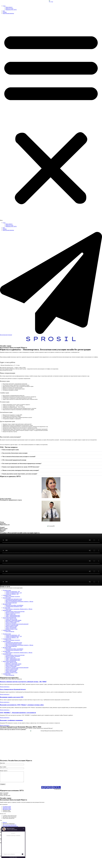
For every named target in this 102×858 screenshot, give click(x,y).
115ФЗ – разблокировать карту (13, 615)
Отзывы (5, 12)
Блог (4, 10)
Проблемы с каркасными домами (13, 620)
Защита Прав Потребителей (9, 617)
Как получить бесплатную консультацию (14, 453)
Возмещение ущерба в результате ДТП (11, 697)
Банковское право (7, 610)
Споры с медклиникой (11, 627)
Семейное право (7, 630)
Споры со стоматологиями (12, 625)
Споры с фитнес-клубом (11, 619)
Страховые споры (7, 595)
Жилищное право (7, 604)
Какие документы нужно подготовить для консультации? (19, 474)
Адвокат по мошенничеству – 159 (14, 592)
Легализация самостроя (11, 602)
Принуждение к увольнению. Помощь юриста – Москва (19, 609)
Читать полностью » (5, 686)
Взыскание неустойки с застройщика (14, 605)
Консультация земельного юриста (13, 600)
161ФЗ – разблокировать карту (13, 616)
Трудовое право (6, 607)
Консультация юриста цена (10, 449)
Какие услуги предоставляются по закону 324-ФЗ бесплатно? (20, 467)
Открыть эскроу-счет (10, 614)
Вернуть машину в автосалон (12, 621)
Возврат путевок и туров (11, 629)
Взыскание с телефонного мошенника (11, 720)
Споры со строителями (11, 622)
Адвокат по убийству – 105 (12, 594)
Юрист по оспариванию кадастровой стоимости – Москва (19, 601)
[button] (51, 118)
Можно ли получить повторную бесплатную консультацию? (20, 470)
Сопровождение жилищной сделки (14, 606)
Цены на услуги (9, 8)
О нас (4, 5)
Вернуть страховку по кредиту (13, 596)
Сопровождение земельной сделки (14, 599)
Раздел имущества (10, 631)
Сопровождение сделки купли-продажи (15, 611)
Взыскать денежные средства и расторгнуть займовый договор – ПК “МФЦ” (23, 681)
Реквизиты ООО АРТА (11, 9)
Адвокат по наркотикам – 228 (13, 591)
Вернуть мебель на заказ (11, 626)
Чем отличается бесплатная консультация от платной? (19, 456)
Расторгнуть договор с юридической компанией (17, 624)
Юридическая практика (8, 13)
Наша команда (9, 7)
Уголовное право (7, 590)
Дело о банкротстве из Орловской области (13, 689)
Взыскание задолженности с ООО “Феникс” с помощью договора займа (22, 705)
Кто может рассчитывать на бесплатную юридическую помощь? (21, 463)
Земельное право (7, 597)
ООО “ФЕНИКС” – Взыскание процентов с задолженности (18, 712)
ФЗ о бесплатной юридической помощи (14, 460)
